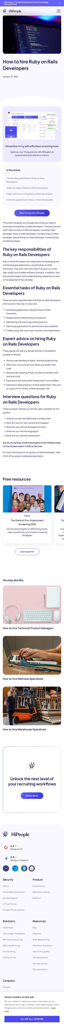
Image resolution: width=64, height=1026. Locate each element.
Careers (6, 987)
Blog (35, 927)
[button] (58, 11)
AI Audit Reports (10, 898)
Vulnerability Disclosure (14, 891)
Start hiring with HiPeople (32, 212)
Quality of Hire (9, 957)
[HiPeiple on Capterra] (15, 858)
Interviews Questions (42, 945)
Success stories (40, 963)
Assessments (39, 886)
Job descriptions (40, 957)
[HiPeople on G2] (12, 847)
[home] (12, 11)
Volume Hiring (9, 951)
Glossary (37, 933)
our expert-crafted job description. (27, 455)
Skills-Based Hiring (41, 939)
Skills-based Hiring (11, 945)
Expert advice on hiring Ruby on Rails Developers (29, 193)
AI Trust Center (10, 904)
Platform (37, 898)
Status (6, 886)
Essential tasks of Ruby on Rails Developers (27, 187)
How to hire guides (41, 951)
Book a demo (32, 795)
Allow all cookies (32, 1019)
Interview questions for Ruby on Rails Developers (29, 199)
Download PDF (27, 551)
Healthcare (8, 927)
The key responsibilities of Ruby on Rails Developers (25, 180)
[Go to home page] (16, 834)
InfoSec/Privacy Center (14, 909)
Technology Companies (14, 933)
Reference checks (41, 891)
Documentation (40, 969)
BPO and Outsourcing (13, 939)
